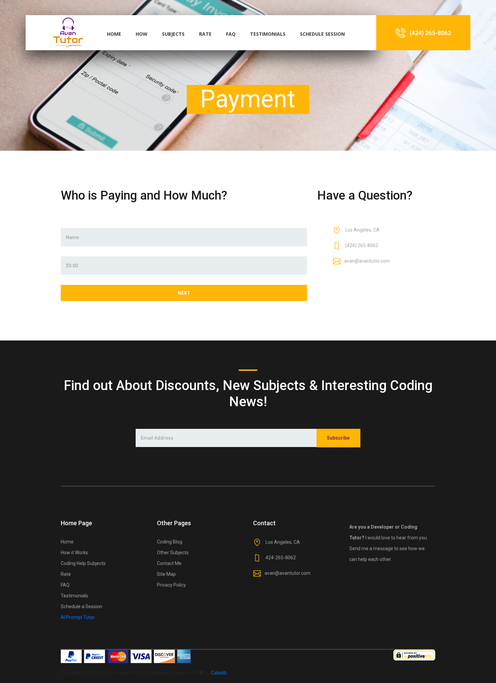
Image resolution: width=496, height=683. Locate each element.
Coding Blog (169, 541)
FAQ (65, 585)
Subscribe (338, 438)
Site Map (166, 574)
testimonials (267, 34)
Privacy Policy (171, 585)
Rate (66, 574)
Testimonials (74, 595)
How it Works (74, 552)
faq (231, 34)
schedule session (322, 34)
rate (205, 34)
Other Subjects (173, 552)
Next (184, 293)
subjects (173, 34)
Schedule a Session (81, 606)
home (114, 34)
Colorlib (219, 673)
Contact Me (169, 563)
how (141, 34)
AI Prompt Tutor (78, 617)
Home (67, 541)
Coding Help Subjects (83, 563)
